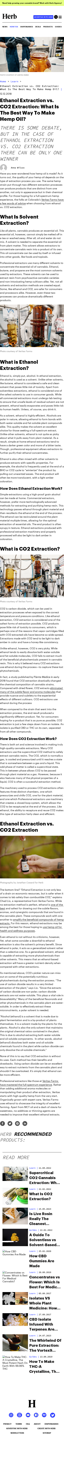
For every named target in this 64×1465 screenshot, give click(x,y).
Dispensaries (26, 27)
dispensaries (51, 1424)
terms (19, 1424)
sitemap (47, 1433)
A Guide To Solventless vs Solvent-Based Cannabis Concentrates (43, 1240)
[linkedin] (24, 1123)
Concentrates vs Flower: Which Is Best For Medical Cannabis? (44, 1282)
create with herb (46, 1428)
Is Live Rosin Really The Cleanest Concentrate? (42, 1219)
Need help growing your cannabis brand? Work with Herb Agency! (32, 3)
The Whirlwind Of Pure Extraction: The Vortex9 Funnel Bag (45, 1346)
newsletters (17, 1433)
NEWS (4, 27)
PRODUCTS (48, 27)
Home (3, 81)
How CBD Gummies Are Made (41, 1261)
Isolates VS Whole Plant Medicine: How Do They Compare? (43, 1303)
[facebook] (2, 1123)
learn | (33, 1293)
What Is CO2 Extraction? (40, 1196)
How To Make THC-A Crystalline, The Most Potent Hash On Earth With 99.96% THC (43, 1367)
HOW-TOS (14, 27)
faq (28, 1424)
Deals (38, 27)
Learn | (33, 1168)
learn (14, 81)
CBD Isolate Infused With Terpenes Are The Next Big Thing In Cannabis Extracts (41, 1325)
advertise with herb (43, 17)
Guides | (34, 1230)
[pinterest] (17, 1123)
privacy (7, 1424)
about (37, 1424)
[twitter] (9, 1123)
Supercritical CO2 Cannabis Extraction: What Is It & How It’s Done (44, 1178)
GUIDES (58, 27)
